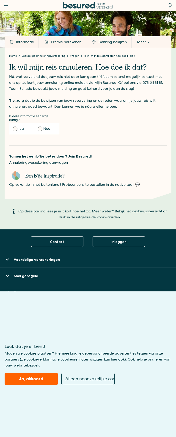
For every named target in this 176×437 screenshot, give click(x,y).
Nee (46, 128)
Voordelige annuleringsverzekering (44, 56)
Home (13, 56)
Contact (57, 242)
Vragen (75, 56)
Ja (22, 128)
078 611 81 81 (152, 82)
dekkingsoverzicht (147, 211)
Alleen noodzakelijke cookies (90, 379)
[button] (88, 259)
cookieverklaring (41, 359)
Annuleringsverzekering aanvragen (38, 162)
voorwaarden (108, 217)
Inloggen (118, 242)
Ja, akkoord (31, 378)
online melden (76, 82)
